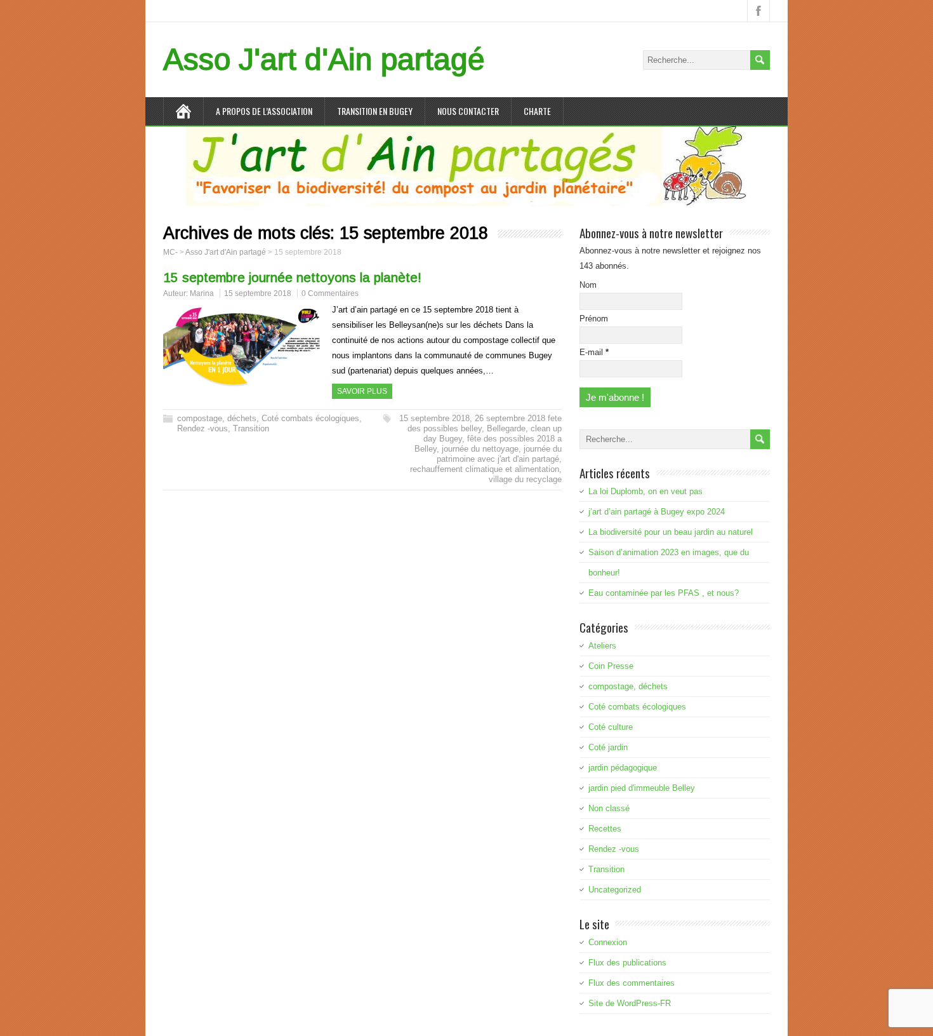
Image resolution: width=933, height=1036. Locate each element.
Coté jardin (608, 747)
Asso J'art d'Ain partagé (324, 59)
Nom (588, 285)
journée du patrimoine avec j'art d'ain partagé (499, 454)
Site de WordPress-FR (629, 1003)
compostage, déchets (216, 418)
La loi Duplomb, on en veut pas (645, 491)
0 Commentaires (330, 293)
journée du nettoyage (480, 449)
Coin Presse (610, 666)
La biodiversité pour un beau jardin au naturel (670, 532)
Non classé (609, 808)
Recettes (604, 828)
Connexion (607, 942)
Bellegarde (506, 428)
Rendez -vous (202, 428)
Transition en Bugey (375, 111)
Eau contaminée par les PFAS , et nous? (663, 593)
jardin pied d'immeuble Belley (641, 788)
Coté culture (610, 727)
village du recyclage (525, 479)
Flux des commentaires (631, 983)
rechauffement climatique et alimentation (484, 469)
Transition (251, 428)
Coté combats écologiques (310, 418)
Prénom (593, 318)
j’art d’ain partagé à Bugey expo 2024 (656, 511)
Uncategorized (614, 889)
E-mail (594, 352)
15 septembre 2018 (257, 293)
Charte (537, 111)
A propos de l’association (264, 111)
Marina (202, 293)
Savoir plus (362, 391)
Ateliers (602, 645)
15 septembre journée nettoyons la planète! (292, 277)
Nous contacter (468, 111)
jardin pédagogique (622, 767)
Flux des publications (627, 962)
